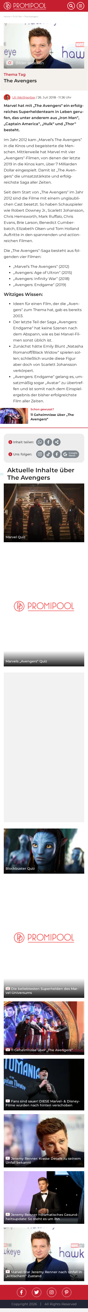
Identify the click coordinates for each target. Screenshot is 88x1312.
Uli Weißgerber (23, 97)
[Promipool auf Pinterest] (66, 1292)
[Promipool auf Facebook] (21, 1292)
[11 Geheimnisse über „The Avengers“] (14, 416)
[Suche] (71, 6)
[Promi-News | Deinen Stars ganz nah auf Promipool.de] (35, 6)
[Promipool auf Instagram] (51, 1292)
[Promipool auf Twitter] (36, 1292)
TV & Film (17, 16)
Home (7, 16)
